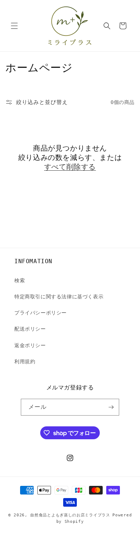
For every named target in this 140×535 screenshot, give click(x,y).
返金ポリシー (30, 345)
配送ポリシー (30, 329)
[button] (14, 26)
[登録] (111, 407)
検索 (19, 280)
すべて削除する (70, 166)
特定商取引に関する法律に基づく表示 (58, 296)
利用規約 (24, 361)
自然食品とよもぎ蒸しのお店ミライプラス (70, 515)
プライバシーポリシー (40, 313)
